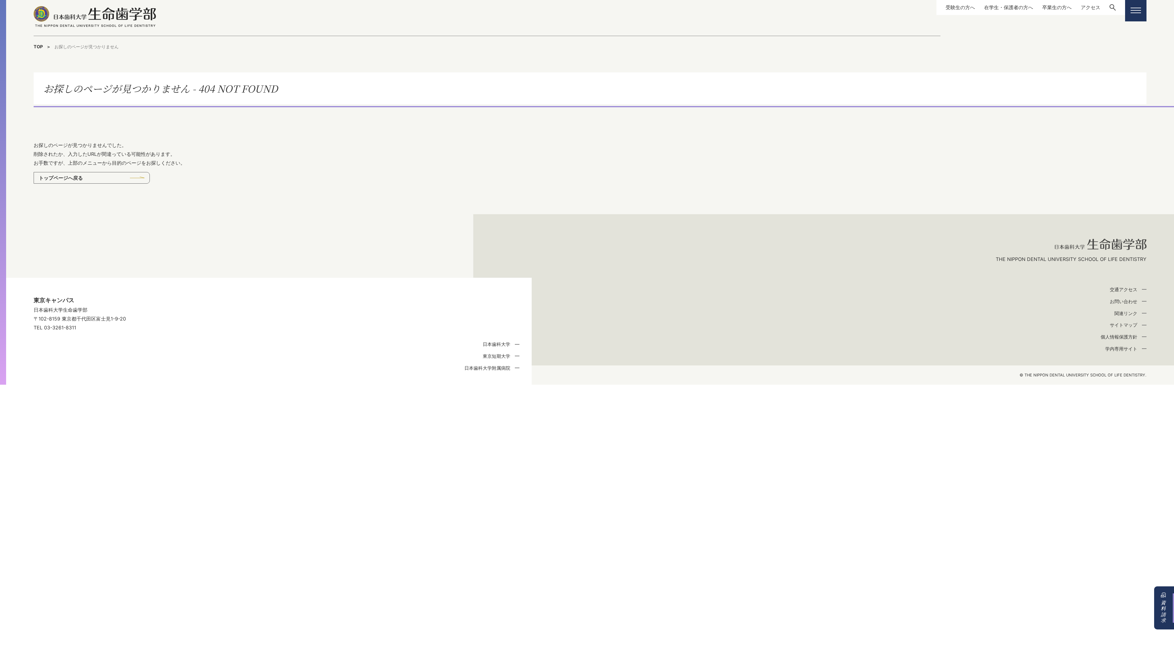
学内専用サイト (1121, 349)
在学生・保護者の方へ (1008, 7)
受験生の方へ (960, 7)
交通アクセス (1123, 289)
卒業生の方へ (1057, 7)
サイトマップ (1123, 325)
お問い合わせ (1123, 301)
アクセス (1090, 7)
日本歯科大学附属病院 (487, 368)
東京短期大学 (496, 356)
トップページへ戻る (61, 178)
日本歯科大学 (496, 344)
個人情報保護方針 (1119, 337)
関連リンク (1125, 313)
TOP (38, 46)
